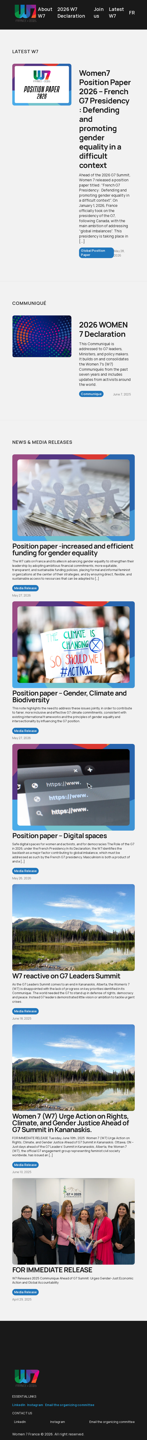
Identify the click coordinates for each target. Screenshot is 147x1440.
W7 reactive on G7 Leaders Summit (66, 975)
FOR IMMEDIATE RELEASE (52, 1269)
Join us (99, 12)
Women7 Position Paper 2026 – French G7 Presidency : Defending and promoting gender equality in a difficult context (105, 119)
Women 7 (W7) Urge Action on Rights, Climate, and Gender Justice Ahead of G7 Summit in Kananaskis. (70, 1123)
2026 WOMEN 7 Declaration (103, 329)
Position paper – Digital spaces (59, 835)
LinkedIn (18, 1405)
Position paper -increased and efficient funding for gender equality (72, 549)
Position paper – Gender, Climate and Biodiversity (69, 696)
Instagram (35, 1405)
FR (132, 12)
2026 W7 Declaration (71, 12)
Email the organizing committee (70, 1405)
